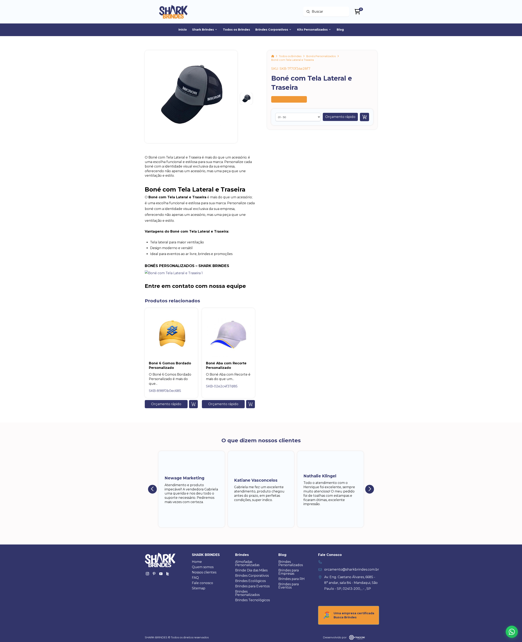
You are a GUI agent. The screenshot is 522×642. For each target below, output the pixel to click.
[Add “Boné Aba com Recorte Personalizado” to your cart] (250, 404)
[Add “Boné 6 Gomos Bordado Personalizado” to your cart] (193, 404)
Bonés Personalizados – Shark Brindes (187, 266)
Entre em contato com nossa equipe (195, 286)
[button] (340, 117)
